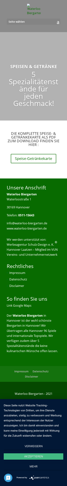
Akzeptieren (33, 456)
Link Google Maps (19, 305)
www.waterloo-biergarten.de (27, 228)
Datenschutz (18, 279)
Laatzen (26, 250)
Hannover (14, 250)
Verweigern (34, 446)
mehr (34, 466)
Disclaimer (16, 286)
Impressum (17, 273)
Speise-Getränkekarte (33, 158)
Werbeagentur (17, 245)
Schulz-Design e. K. (41, 245)
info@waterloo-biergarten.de (27, 223)
